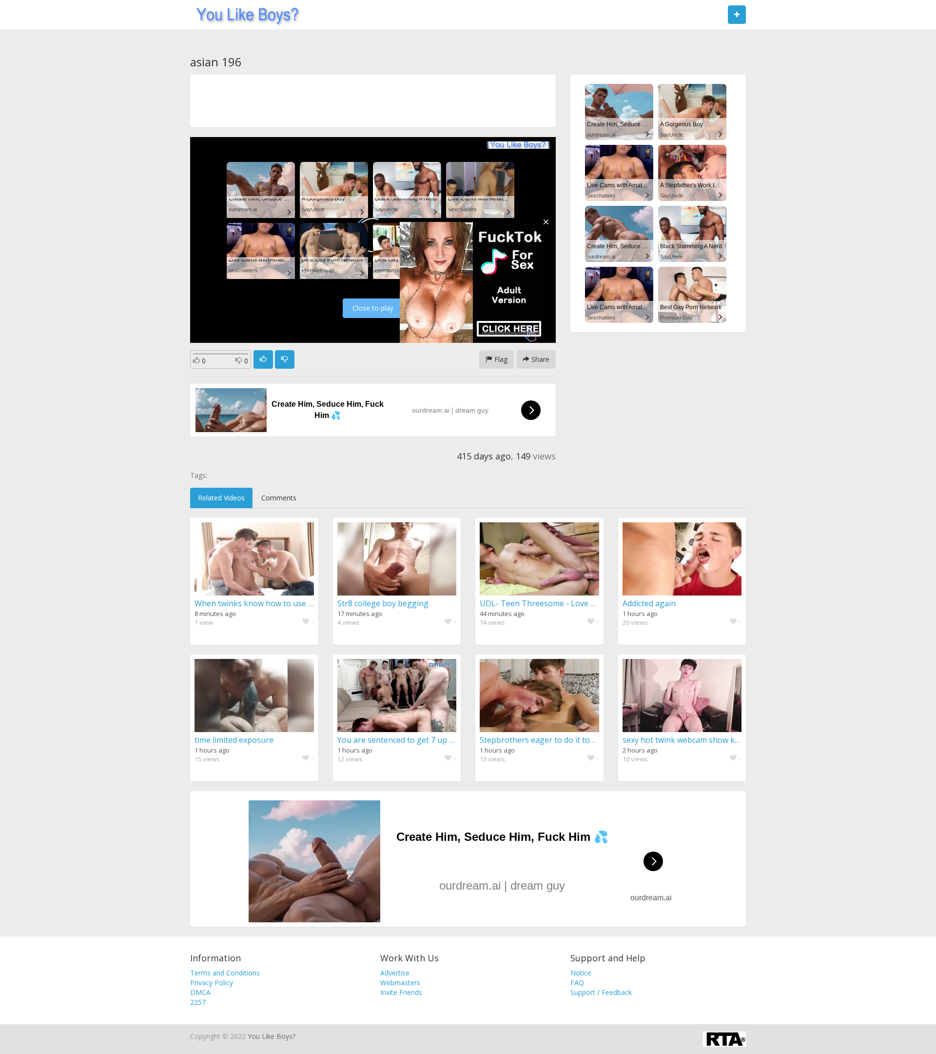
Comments (278, 497)
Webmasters (400, 982)
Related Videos (221, 497)
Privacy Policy (211, 982)
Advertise (395, 972)
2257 (198, 1002)
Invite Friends (401, 992)
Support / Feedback (601, 992)
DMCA (200, 992)
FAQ (577, 982)
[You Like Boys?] (244, 14)
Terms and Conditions (225, 972)
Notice (580, 972)
